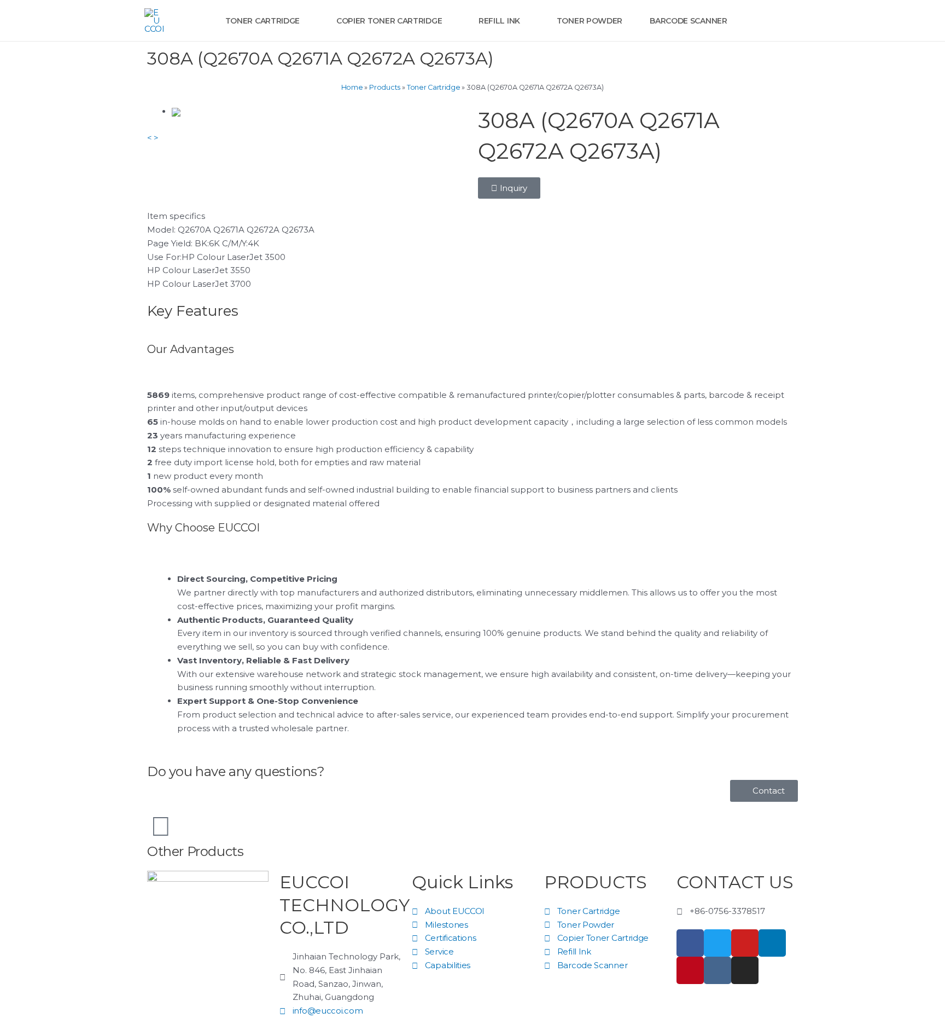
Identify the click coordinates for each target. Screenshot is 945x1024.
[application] (304, 21)
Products (384, 87)
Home (352, 87)
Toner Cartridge (433, 87)
